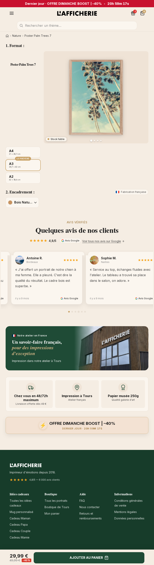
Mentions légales (125, 512)
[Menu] (11, 13)
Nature (16, 35)
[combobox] (77, 25)
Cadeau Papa (19, 524)
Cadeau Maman (20, 518)
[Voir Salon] (101, 140)
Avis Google (72, 240)
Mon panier (52, 513)
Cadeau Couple (20, 531)
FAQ (82, 500)
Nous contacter (89, 507)
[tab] (69, 312)
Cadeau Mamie (19, 537)
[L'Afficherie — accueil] (77, 13)
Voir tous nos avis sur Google (101, 241)
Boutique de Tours (57, 507)
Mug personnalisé (21, 512)
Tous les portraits (56, 500)
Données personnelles (129, 518)
